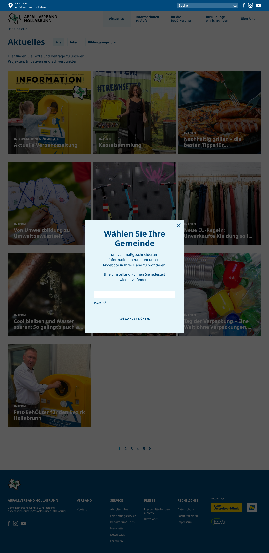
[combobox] (207, 5)
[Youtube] (258, 5)
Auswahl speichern (134, 318)
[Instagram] (250, 5)
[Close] (178, 225)
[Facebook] (244, 5)
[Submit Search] (235, 5)
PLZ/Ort (100, 303)
